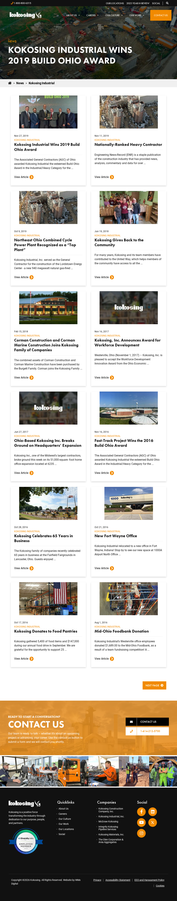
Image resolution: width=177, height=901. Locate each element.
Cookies (160, 885)
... (72, 168)
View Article (21, 177)
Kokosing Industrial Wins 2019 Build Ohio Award (47, 147)
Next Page (152, 685)
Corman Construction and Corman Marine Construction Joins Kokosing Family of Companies (46, 345)
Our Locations (115, 3)
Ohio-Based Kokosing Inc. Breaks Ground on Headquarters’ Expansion (47, 443)
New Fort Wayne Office (116, 535)
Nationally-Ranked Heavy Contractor (128, 144)
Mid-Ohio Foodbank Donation (122, 631)
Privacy (97, 880)
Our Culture (112, 15)
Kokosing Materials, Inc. (111, 834)
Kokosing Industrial (27, 140)
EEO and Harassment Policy (149, 880)
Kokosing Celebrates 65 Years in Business (43, 538)
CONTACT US (148, 722)
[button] (167, 3)
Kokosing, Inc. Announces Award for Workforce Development (128, 343)
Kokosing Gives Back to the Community (119, 242)
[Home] (10, 83)
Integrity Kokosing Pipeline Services (108, 828)
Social (156, 3)
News (20, 83)
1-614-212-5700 (150, 731)
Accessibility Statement (117, 880)
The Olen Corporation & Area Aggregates (111, 841)
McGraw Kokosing (108, 821)
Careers (91, 15)
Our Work (135, 15)
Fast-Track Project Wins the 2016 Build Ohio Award (124, 443)
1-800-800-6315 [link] (22, 3)
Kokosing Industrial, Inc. (111, 816)
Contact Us (161, 15)
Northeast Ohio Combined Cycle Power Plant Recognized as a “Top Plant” (45, 244)
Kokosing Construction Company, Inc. (111, 810)
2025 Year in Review (138, 3)
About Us (71, 15)
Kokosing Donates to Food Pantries (45, 631)
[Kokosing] (26, 15)
